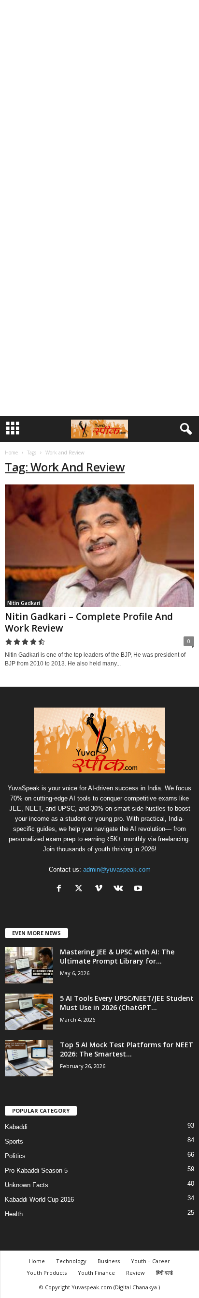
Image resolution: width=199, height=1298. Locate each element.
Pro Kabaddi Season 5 (36, 1170)
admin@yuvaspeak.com (117, 869)
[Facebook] (61, 889)
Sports (14, 1141)
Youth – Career (150, 1261)
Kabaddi (16, 1127)
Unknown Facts (26, 1185)
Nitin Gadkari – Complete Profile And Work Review (89, 622)
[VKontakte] (120, 889)
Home (11, 452)
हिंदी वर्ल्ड (164, 1272)
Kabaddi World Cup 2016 (39, 1199)
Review (135, 1272)
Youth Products (47, 1272)
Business (109, 1261)
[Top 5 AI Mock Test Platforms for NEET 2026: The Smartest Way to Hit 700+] (29, 1058)
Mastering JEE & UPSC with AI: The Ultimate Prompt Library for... (117, 956)
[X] (81, 889)
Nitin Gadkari (23, 603)
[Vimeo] (101, 889)
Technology (71, 1261)
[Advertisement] (99, 103)
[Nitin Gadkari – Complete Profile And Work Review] (99, 545)
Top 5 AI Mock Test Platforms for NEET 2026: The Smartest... (126, 1049)
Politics (15, 1156)
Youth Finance (96, 1272)
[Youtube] (139, 889)
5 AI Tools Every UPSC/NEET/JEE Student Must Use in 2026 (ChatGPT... (127, 1003)
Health (14, 1214)
